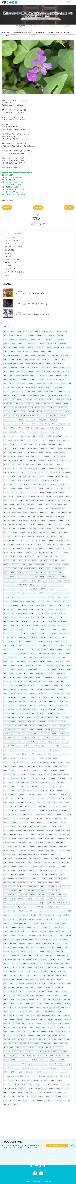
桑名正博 (43, 673)
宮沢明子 (6, 629)
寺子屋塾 (26, 1068)
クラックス (44, 875)
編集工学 (6, 923)
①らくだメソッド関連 (11, 241)
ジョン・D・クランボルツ (35, 1084)
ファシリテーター (8, 806)
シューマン (26, 492)
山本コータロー (15, 690)
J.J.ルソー (19, 843)
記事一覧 (13, 899)
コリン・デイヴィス (61, 609)
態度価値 (6, 867)
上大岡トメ (41, 436)
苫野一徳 (6, 758)
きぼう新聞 (52, 1080)
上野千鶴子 (7, 947)
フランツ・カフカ (50, 488)
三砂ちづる (65, 440)
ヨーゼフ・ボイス (39, 798)
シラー (58, 553)
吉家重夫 (52, 464)
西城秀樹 (51, 609)
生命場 (42, 887)
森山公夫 (41, 388)
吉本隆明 (32, 895)
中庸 (60, 818)
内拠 (55, 343)
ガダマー (6, 549)
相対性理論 (59, 790)
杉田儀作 (68, 762)
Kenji (38, 1000)
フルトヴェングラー (65, 734)
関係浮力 (6, 464)
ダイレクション (58, 939)
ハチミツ (15, 1016)
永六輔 (25, 609)
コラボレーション (24, 851)
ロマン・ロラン (43, 549)
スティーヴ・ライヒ (62, 702)
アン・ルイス (49, 641)
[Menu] (73, 2)
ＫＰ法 (11, 384)
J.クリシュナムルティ (49, 1092)
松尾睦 (25, 331)
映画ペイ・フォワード (59, 416)
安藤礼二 (57, 991)
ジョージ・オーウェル (57, 412)
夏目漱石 (24, 1024)
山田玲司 (6, 770)
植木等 (48, 601)
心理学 (29, 863)
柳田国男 (13, 480)
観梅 (22, 971)
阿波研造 (32, 360)
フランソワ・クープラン (21, 726)
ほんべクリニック (60, 1056)
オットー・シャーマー (46, 786)
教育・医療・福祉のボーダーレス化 (13, 355)
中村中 (40, 653)
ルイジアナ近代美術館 (9, 871)
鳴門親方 (51, 541)
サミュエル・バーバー (62, 589)
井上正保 (52, 331)
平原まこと (63, 621)
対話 (35, 967)
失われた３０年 (44, 428)
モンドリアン (49, 529)
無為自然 (13, 488)
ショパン (12, 400)
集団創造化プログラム (23, 883)
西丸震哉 (14, 839)
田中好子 (59, 605)
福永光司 (20, 488)
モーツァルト (7, 706)
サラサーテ (7, 593)
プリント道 (60, 987)
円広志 (34, 682)
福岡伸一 (20, 428)
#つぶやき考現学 (40, 224)
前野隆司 (42, 758)
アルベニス (67, 726)
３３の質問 (67, 959)
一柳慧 (36, 573)
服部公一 (44, 617)
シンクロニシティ (42, 376)
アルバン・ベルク (22, 577)
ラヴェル (40, 698)
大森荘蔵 (12, 372)
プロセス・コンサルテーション (11, 1080)
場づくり (6, 1060)
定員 (60, 834)
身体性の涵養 (7, 432)
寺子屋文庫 (43, 1032)
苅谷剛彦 (16, 440)
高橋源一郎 (58, 975)
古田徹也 (13, 428)
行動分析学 (31, 919)
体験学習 (30, 967)
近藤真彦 (26, 665)
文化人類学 (49, 899)
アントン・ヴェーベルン (34, 738)
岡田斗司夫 (7, 1088)
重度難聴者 (16, 778)
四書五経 (6, 963)
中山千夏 (42, 661)
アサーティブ (7, 778)
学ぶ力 (13, 1040)
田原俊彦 (32, 585)
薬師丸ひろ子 (34, 979)
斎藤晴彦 (54, 669)
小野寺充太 (27, 1004)
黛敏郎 (39, 581)
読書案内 (17, 1008)
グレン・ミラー (8, 589)
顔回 (10, 1036)
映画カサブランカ (27, 545)
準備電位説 (35, 1060)
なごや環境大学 (55, 1008)
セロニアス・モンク (9, 710)
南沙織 (67, 653)
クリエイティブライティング (41, 871)
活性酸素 (54, 1040)
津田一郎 (46, 754)
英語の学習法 (33, 915)
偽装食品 (32, 335)
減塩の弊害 (7, 1040)
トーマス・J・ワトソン (9, 557)
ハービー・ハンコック (41, 609)
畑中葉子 (14, 617)
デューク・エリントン (26, 621)
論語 (49, 863)
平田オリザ (31, 830)
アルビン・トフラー (39, 899)
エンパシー (31, 1024)
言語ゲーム (7, 343)
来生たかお (25, 730)
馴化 (5, 782)
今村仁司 (19, 464)
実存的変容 (51, 782)
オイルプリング (8, 911)
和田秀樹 (34, 766)
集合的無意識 (34, 500)
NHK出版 (6, 967)
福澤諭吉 (28, 947)
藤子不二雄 (19, 879)
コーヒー (31, 907)
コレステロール (8, 1024)
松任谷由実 (65, 565)
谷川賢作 (44, 360)
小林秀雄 (56, 822)
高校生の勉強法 (62, 504)
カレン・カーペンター (42, 585)
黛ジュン (57, 637)
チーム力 (57, 360)
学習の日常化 (45, 456)
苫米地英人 (7, 826)
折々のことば (37, 533)
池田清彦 (41, 766)
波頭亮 (36, 428)
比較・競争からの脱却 (9, 887)
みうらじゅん (7, 452)
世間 (70, 384)
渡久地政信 (7, 718)
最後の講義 (66, 1024)
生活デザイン (65, 903)
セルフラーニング (65, 1088)
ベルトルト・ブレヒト (63, 392)
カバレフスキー (30, 750)
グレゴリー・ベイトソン (25, 826)
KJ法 (37, 480)
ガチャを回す (7, 814)
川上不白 (38, 372)
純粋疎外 (38, 1088)
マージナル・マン (8, 1064)
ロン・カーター (20, 625)
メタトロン (7, 955)
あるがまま (46, 959)
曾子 (68, 1056)
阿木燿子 (43, 621)
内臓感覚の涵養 (8, 364)
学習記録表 (20, 899)
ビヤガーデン (22, 516)
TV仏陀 (22, 1056)
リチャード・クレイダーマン (17, 750)
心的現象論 (27, 1020)
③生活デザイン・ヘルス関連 (13, 247)
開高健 (6, 545)
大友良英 (19, 331)
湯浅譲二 (25, 677)
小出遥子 (39, 1024)
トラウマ (35, 951)
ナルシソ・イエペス (57, 726)
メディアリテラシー (48, 1072)
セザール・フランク (62, 706)
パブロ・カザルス (45, 669)
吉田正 (20, 569)
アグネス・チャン (14, 682)
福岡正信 (6, 1104)
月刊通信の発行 (48, 955)
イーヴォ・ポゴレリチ (64, 396)
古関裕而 (19, 677)
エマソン (20, 790)
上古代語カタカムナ (37, 879)
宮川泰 (66, 597)
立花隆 (19, 339)
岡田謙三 (20, 480)
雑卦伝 (32, 504)
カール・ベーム (59, 682)
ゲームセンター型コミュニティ (51, 919)
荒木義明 (30, 529)
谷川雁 (32, 1100)
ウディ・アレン (40, 537)
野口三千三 (40, 516)
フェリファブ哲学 (36, 770)
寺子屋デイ (7, 927)
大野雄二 (21, 641)
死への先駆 (57, 810)
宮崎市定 (6, 500)
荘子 (47, 1048)
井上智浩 (21, 766)
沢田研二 (6, 653)
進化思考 (6, 331)
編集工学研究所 (48, 939)
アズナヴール (13, 637)
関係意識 (42, 903)
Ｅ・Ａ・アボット (52, 521)
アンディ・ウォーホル (27, 798)
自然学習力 (13, 867)
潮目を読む (31, 412)
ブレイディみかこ (24, 822)
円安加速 (30, 533)
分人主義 (20, 508)
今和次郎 (54, 851)
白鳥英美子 (7, 597)
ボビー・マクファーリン (30, 593)
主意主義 (42, 460)
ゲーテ (12, 360)
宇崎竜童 (50, 621)
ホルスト (28, 617)
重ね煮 (32, 822)
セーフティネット (15, 392)
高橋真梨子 (36, 589)
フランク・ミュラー (39, 545)
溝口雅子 (45, 770)
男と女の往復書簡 (22, 907)
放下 (13, 496)
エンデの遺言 (35, 368)
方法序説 (58, 943)
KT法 (35, 484)
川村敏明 (34, 364)
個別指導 (46, 859)
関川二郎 (6, 951)
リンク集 (21, 947)
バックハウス (24, 657)
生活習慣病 (50, 907)
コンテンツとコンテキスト (32, 875)
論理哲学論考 (67, 915)
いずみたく (7, 569)
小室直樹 (55, 758)
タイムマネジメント (30, 420)
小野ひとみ (25, 847)
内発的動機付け (57, 436)
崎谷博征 (12, 1020)
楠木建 (11, 1048)
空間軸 (60, 1040)
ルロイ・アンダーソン (28, 633)
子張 (53, 424)
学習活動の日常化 (16, 1088)
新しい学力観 (32, 774)
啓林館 (48, 947)
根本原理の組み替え (29, 416)
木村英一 (44, 1036)
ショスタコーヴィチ (61, 673)
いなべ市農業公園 (36, 1072)
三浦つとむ (51, 404)
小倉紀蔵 (34, 1020)
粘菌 (60, 995)
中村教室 (58, 830)
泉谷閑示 (14, 947)
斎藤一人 (36, 887)
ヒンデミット (16, 730)
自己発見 (42, 476)
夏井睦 (49, 1076)
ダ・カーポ (50, 746)
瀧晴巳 (6, 802)
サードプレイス (33, 810)
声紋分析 (59, 331)
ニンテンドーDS (47, 1084)
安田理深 (28, 1016)
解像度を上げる (53, 875)
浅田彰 (18, 372)
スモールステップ (44, 512)
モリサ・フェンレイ (56, 1100)
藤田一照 (41, 1096)
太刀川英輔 (19, 859)
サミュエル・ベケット (64, 887)
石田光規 (48, 766)
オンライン (68, 814)
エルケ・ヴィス (24, 762)
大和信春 (17, 1084)
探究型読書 (7, 987)
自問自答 (6, 1004)
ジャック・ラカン (44, 448)
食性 (5, 376)
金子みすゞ (22, 448)
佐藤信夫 (17, 537)
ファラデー (48, 472)
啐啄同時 (69, 983)
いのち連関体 (32, 339)
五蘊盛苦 (67, 802)
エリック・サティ (16, 633)
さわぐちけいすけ (43, 553)
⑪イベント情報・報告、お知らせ (14, 272)
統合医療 (50, 991)
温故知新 (15, 822)
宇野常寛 (31, 372)
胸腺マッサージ (54, 935)
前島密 (6, 380)
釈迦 (41, 1004)
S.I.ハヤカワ (7, 496)
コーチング (17, 774)
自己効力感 (40, 424)
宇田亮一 (24, 1084)
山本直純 (19, 746)
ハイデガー (18, 1048)
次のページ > (69, 207)
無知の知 (31, 1012)
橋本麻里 (30, 448)
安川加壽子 (66, 581)
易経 (65, 1092)
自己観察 (54, 818)
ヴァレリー (66, 549)
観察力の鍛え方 (67, 1064)
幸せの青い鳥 (52, 1012)
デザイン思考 (60, 335)
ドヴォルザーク (25, 690)
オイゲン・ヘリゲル (43, 1056)
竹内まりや (59, 597)
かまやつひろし (16, 565)
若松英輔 (65, 943)
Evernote (50, 343)
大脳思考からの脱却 (66, 859)
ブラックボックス (36, 931)
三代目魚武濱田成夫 (9, 541)
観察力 (27, 806)
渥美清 (31, 673)
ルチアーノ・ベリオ (61, 714)
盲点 (61, 802)
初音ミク (6, 488)
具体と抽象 (48, 452)
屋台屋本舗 (46, 915)
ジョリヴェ (50, 673)
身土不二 (21, 1072)
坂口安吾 (13, 553)
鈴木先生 (21, 436)
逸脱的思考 (49, 416)
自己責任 (54, 388)
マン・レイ (49, 798)
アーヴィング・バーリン (17, 629)
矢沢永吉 (6, 694)
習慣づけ (28, 1072)
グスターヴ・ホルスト (9, 698)
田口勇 (12, 967)
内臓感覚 (64, 923)
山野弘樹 (46, 762)
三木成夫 (29, 1056)
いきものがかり (25, 770)
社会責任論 (19, 1020)
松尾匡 (30, 331)
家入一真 (53, 971)
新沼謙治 (25, 585)
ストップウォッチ (8, 1084)
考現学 (42, 923)
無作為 (39, 883)
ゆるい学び (17, 1024)
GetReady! (19, 360)
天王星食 (25, 1048)
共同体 (35, 863)
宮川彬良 (6, 625)
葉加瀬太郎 (27, 569)
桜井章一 (47, 557)
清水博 (6, 1048)
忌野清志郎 (16, 605)
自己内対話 (65, 955)
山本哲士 (46, 392)
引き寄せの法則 (27, 549)
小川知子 (48, 569)
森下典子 (28, 456)
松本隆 (67, 661)
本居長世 (31, 605)
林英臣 (47, 1096)
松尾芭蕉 (52, 553)
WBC (63, 360)
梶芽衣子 (34, 601)
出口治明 (54, 967)
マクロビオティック (30, 834)
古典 (5, 1044)
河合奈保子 (61, 665)
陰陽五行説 (44, 891)
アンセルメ (32, 726)
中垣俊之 (66, 947)
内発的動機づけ (45, 1016)
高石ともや (50, 742)
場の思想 (18, 919)
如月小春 (33, 581)
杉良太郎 (38, 677)
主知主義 (49, 460)
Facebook (49, 351)
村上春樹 (45, 790)
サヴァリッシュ (42, 682)
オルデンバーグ (22, 444)
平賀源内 (68, 967)
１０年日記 (47, 818)
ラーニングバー (31, 516)
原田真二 (6, 665)
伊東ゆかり (45, 605)
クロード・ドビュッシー (24, 1060)
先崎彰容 (60, 448)
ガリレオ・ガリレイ (9, 919)
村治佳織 (18, 613)
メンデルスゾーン (27, 573)
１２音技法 (48, 525)
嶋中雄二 (35, 903)
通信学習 (59, 1080)
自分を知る (46, 1008)
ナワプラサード (26, 472)
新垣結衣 (6, 818)
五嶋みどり (22, 432)
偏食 (48, 979)
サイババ (6, 388)
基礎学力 (11, 863)
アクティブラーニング (32, 460)
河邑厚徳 (55, 368)
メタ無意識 (7, 839)
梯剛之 (6, 673)
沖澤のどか (16, 1036)
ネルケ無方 (13, 516)
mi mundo (41, 364)
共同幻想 (46, 927)
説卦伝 (64, 500)
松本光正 (36, 351)
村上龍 (6, 372)
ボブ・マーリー (53, 573)
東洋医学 (42, 810)
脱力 (48, 951)
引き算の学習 (50, 830)
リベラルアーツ (23, 810)
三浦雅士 (6, 492)
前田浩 (59, 971)
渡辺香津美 (43, 710)
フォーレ (27, 629)
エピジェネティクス (64, 468)
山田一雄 (21, 714)
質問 (5, 863)
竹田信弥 (39, 464)
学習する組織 (62, 778)
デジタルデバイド (37, 955)
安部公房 (41, 488)
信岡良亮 (54, 887)
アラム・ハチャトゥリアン (38, 637)
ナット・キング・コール (28, 597)
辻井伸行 (13, 694)
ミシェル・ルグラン (9, 585)
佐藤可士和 (51, 335)
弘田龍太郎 (53, 653)
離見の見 (41, 1048)
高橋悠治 (20, 1100)
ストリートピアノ (60, 911)
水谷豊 (68, 545)
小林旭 (19, 722)
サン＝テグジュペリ (59, 516)
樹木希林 (55, 545)
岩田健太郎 (34, 452)
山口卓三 (58, 500)
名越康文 (24, 754)
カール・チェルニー (58, 661)
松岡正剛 (31, 1088)
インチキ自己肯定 (55, 951)
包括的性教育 (52, 444)
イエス (67, 863)
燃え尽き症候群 (53, 420)
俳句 (44, 440)
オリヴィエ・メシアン (40, 702)
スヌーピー (23, 412)
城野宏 (67, 963)
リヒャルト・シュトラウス (23, 645)
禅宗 (5, 335)
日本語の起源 (19, 335)
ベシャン (53, 1096)
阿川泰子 (62, 710)
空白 (55, 899)
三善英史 (56, 686)
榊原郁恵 (53, 625)
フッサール (20, 786)
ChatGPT (6, 404)
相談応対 (6, 1072)
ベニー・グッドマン (54, 645)
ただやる (66, 1076)
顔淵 (43, 372)
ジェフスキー (65, 694)
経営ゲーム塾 (42, 1020)
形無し (63, 843)
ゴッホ (26, 508)
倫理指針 (36, 814)
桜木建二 (35, 843)
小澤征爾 (43, 589)
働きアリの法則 (59, 428)
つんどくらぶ (42, 863)
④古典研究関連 (9, 250)
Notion (35, 758)
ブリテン (63, 730)
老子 (51, 927)
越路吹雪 (26, 581)
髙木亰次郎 (48, 364)
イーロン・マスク (31, 794)
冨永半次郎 (7, 979)
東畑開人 (11, 782)
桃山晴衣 (52, 649)
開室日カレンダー (17, 814)
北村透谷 (47, 508)
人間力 (44, 931)
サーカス (66, 649)
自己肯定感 (28, 927)
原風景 (10, 376)
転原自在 (6, 1028)
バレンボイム (7, 730)
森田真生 (6, 360)
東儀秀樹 (26, 710)
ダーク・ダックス (8, 726)
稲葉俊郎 (38, 943)
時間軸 (39, 927)
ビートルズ (34, 488)
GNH (5, 351)
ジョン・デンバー (40, 750)
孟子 (52, 859)
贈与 (65, 1000)
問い (21, 991)
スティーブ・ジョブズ (9, 1096)
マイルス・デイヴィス (62, 698)
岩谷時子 (54, 601)
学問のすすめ (38, 939)
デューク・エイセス (60, 722)
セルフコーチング (15, 1028)
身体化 (66, 355)
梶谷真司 (23, 440)
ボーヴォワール (66, 541)
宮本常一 (55, 802)
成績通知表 (58, 879)
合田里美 (38, 907)
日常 (15, 911)
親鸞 (19, 1096)
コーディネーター (25, 931)
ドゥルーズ (33, 508)
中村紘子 (19, 609)
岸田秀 (23, 537)
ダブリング (40, 339)
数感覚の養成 (34, 512)
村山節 (26, 915)
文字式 (62, 347)
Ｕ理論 (69, 778)
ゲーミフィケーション (16, 1068)
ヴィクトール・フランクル (23, 1032)
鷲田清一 (26, 1092)
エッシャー (66, 525)
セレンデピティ (8, 774)
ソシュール (57, 798)
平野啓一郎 (12, 508)
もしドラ (13, 995)
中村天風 (6, 794)
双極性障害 (7, 907)
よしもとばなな (35, 521)
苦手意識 (29, 347)
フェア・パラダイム (53, 1028)
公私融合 (41, 529)
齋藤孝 (12, 331)
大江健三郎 (20, 388)
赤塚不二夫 (46, 971)
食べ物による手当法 (28, 408)
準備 (59, 1016)
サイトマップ (54, 1159)
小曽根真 (44, 645)
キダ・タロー (7, 742)
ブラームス (23, 605)
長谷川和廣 (19, 979)
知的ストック (21, 343)
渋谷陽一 (48, 388)
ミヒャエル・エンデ (24, 368)
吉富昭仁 (68, 521)
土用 (52, 871)
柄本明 (52, 855)
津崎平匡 (53, 1016)
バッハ (40, 484)
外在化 (48, 887)
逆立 (63, 951)
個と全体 (49, 903)
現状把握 (14, 927)
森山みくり (28, 818)
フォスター (16, 657)
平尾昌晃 (21, 617)
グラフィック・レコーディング (11, 424)
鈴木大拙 (6, 516)
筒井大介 (16, 971)
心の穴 (12, 464)
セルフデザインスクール (10, 895)
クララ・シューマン (51, 633)
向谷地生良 (7, 1076)
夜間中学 (49, 545)
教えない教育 (7, 1056)
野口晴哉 (20, 1092)
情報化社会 (64, 810)
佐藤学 (61, 935)
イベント (44, 1088)
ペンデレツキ (7, 734)
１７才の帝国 (38, 1052)
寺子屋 (53, 1004)
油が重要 (6, 1068)
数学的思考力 (49, 834)
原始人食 (33, 883)
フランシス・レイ (59, 617)
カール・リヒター (53, 710)
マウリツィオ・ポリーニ (63, 488)
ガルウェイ (35, 1004)
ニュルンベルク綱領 (36, 806)
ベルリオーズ (51, 589)
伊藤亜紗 (15, 432)
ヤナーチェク (7, 657)
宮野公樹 (42, 947)
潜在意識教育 (50, 476)
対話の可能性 (56, 903)
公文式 (16, 991)
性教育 (59, 440)
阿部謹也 (18, 830)
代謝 (60, 1024)
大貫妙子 (42, 718)
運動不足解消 (22, 943)
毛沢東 (68, 368)
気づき (21, 818)
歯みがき (52, 1060)
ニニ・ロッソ (49, 694)
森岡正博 (58, 400)
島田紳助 (56, 1084)
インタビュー (14, 975)
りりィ (20, 581)
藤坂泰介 (30, 396)
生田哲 (55, 1024)
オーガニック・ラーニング (16, 834)
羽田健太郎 (28, 641)
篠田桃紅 (58, 476)
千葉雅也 (59, 947)
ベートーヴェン (40, 416)
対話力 (6, 834)
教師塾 (31, 1008)
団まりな (26, 452)
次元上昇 (61, 521)
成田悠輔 (53, 762)
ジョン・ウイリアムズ (9, 577)
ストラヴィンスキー (9, 613)
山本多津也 (15, 460)
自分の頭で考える (26, 1064)
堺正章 (37, 673)
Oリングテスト (34, 1044)
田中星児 (51, 682)
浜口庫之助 (47, 665)
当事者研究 (7, 855)
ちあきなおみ (40, 694)
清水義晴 (25, 895)
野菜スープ (63, 822)
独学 (20, 895)
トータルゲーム (49, 911)
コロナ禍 (20, 871)
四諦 (23, 1096)
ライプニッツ (25, 504)
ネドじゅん (54, 754)
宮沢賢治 (14, 891)
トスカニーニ (51, 565)
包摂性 (33, 392)
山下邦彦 (24, 372)
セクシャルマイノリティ (10, 444)
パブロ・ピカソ (57, 525)
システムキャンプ (45, 396)
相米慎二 (33, 690)
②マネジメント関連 (11, 244)
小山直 (6, 400)
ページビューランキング (43, 355)
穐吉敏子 (57, 742)
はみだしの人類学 (37, 826)
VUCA (25, 1012)
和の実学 (55, 995)
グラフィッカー (44, 1060)
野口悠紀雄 (13, 766)
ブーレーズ (32, 525)
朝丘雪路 (54, 665)
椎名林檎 (28, 734)
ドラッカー (13, 500)
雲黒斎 (24, 919)
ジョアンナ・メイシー (9, 790)
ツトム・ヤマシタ (65, 593)
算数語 (13, 343)
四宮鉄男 (43, 1028)
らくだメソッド (47, 802)
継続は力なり (33, 1048)
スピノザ (40, 557)
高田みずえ (59, 649)
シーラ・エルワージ (9, 754)
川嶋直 (6, 384)
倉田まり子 (47, 730)
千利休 (38, 456)
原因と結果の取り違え (31, 742)
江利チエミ (7, 565)
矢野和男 (36, 468)
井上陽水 (20, 686)
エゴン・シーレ (62, 1096)
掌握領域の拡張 (28, 428)
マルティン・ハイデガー (53, 843)
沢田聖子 (41, 593)
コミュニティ (50, 923)
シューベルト (34, 492)
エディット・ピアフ (34, 746)
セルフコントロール (21, 802)
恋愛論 (53, 533)
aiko (18, 770)
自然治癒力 (7, 915)
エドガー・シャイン (63, 839)
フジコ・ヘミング (54, 738)
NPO (57, 480)
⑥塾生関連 (8, 256)
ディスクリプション (17, 915)
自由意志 (26, 979)
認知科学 (28, 364)
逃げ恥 (52, 959)
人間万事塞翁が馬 (49, 480)
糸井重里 (49, 436)
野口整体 (6, 1000)
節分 (27, 839)
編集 (30, 955)
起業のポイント (63, 1044)
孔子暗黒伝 (51, 943)
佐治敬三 (43, 565)
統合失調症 (33, 839)
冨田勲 (16, 601)
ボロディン (49, 718)
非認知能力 (25, 1028)
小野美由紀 (13, 1072)
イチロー (40, 963)
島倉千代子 (62, 601)
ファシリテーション (65, 1084)
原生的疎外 (27, 891)
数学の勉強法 (55, 347)
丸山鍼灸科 (7, 1052)
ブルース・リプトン (9, 468)
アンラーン (58, 871)
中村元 (23, 967)
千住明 (32, 714)
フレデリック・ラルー (9, 786)
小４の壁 (36, 855)
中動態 (55, 492)
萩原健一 (69, 665)
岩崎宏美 (40, 726)
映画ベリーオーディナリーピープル (33, 859)
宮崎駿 (51, 428)
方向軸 (55, 1044)
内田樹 (45, 883)
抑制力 (52, 915)
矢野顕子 (48, 577)
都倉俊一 (45, 649)
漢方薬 (13, 907)
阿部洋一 (6, 766)
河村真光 (12, 1032)
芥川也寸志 (35, 661)
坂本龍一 (34, 1096)
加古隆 (19, 573)
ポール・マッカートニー (24, 649)
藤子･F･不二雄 (7, 738)
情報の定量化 (32, 935)
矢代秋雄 (6, 609)
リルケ (12, 549)
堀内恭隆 (55, 1076)
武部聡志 (42, 577)
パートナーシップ (8, 537)
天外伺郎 (26, 790)
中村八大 (6, 645)
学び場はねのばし (40, 1076)
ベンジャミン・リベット (16, 1012)
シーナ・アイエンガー (54, 983)
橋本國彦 (35, 625)
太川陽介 (24, 565)
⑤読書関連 (8, 253)
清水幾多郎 (7, 529)
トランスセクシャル (9, 525)
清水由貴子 (7, 617)
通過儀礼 (45, 384)
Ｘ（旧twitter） (67, 436)
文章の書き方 (44, 1080)
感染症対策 (35, 947)
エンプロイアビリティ (52, 537)
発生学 (52, 1048)
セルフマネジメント (27, 1080)
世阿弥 (17, 863)
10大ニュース (35, 1032)
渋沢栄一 (21, 500)
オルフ (12, 661)
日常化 (61, 963)
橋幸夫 (12, 625)
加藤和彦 (22, 601)
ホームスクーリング (9, 983)
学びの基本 (7, 883)
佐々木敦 (37, 444)
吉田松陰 (12, 802)
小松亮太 (35, 718)
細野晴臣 (6, 661)
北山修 (28, 601)
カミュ (26, 335)
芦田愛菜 (26, 553)
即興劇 (37, 1028)
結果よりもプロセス (9, 903)
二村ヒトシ (37, 983)
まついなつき (27, 903)
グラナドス (20, 669)
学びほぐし (56, 1068)
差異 (70, 512)
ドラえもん (27, 879)
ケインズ (22, 794)
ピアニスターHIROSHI (9, 677)
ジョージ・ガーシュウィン (23, 661)
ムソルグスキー (8, 601)
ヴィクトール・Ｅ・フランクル (38, 778)
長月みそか (7, 512)
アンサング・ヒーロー (9, 420)
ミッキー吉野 (65, 742)
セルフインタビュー (55, 384)
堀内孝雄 (14, 718)
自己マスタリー (26, 782)
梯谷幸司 (6, 995)
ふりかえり (61, 899)
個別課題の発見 (40, 830)
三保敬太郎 (7, 714)
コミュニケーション (26, 951)
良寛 (13, 987)
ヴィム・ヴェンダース (9, 476)
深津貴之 (28, 766)
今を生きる (66, 879)
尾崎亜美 (52, 597)
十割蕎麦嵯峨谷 (51, 440)
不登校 (18, 1000)
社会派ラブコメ (28, 871)
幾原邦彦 (52, 790)
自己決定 (57, 883)
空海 (61, 537)
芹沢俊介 (66, 404)
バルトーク (41, 601)
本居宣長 (20, 553)
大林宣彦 (56, 561)
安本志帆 (22, 460)
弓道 (38, 360)
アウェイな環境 (58, 1020)
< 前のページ (7, 207)
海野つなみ (38, 1008)
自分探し (59, 1004)
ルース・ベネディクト (65, 460)
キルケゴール (46, 533)
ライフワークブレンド (57, 355)
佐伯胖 (21, 364)
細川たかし (7, 649)
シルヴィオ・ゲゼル (46, 368)
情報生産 (59, 979)
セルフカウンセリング (17, 1052)
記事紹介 (26, 355)
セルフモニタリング (16, 963)
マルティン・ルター (59, 529)
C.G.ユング (61, 967)
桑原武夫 (19, 496)
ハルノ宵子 (31, 754)
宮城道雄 (52, 605)
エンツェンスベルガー (9, 339)
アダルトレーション (42, 335)
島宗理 (18, 967)
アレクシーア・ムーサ (30, 557)
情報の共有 (33, 376)
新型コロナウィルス (61, 907)
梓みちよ (41, 641)
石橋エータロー (18, 702)
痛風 (65, 818)
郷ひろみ (14, 714)
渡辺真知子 (50, 714)
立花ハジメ (21, 718)
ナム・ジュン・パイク (32, 975)
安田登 (44, 943)
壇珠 (13, 843)
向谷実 (27, 714)
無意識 (52, 895)
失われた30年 (7, 347)
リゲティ (6, 641)
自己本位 (34, 388)
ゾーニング (54, 456)
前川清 (6, 682)
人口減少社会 (12, 351)
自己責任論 (66, 834)
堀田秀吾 (54, 766)
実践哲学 (57, 923)
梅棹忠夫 (13, 1092)
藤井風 (62, 645)
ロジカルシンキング (58, 814)
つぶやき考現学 (8, 971)
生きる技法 (43, 1044)
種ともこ (51, 722)
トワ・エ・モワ (16, 597)
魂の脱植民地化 (66, 830)
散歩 (5, 1036)
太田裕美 (14, 569)
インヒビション (29, 1052)
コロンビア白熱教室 (9, 879)
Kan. (12, 923)
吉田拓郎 (38, 605)
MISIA (64, 657)
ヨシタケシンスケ (27, 351)
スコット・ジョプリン (18, 734)
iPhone (19, 351)
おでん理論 (19, 1004)
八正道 (31, 995)
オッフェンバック (36, 649)
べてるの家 (49, 810)
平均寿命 (13, 456)
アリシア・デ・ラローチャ (32, 669)
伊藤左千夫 (58, 404)
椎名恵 (31, 677)
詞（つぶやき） (15, 951)
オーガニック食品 (16, 855)
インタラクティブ (66, 400)
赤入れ (31, 1028)
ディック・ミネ (17, 706)
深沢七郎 (66, 677)
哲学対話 (26, 814)
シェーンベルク (28, 686)
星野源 (51, 1056)
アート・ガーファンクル (29, 722)
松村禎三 (36, 565)
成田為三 (29, 718)
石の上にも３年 (25, 424)
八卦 (69, 500)
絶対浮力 (69, 347)
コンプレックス (37, 347)
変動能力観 (25, 376)
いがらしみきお (19, 806)
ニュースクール (51, 1000)
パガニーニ (64, 637)
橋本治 (6, 851)
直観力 (38, 1036)
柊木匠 (36, 331)
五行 (30, 476)
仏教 (48, 895)
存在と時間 (23, 955)
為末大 (62, 931)
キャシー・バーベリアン (36, 657)
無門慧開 (11, 335)
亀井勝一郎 (48, 380)
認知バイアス (7, 822)
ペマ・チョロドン (8, 1008)
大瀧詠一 (13, 669)
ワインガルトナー (44, 625)
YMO (55, 364)
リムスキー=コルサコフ (42, 597)
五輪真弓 (34, 569)
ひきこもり (59, 959)
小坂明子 (61, 557)
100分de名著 (30, 943)
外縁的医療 (58, 376)
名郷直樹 (23, 1036)
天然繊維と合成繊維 (28, 939)
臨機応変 (66, 939)
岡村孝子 (54, 569)
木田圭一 (45, 935)
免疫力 (44, 991)
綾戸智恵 (40, 690)
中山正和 (26, 480)
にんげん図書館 (29, 911)
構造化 (33, 424)
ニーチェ (6, 480)
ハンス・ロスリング (64, 851)
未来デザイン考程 (14, 931)
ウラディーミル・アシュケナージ (52, 657)
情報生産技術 (53, 847)
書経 (13, 979)
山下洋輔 (18, 585)
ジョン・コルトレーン (23, 698)
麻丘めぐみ (19, 710)
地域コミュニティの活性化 (10, 368)
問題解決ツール (48, 963)
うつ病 (21, 1016)
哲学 (37, 995)
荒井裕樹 (33, 355)
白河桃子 (55, 1036)
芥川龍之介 (18, 545)
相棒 (41, 818)
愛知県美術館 (13, 943)
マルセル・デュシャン (37, 472)
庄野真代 (58, 746)
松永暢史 (43, 404)
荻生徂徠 (33, 496)
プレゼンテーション (20, 384)
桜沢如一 (6, 1092)
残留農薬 (36, 1080)
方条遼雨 (51, 1032)
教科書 (53, 979)
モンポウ (47, 613)
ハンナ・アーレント (61, 806)
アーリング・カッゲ (9, 416)
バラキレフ (7, 633)
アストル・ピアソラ (17, 593)
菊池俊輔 (57, 718)
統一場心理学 (49, 516)
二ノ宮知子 (50, 637)
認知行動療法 (15, 412)
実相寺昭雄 (54, 734)
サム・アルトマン (54, 794)
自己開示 (41, 380)
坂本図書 (6, 428)
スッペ (6, 637)
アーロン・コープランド (20, 738)
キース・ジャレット (63, 625)
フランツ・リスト (41, 714)
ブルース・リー (25, 778)
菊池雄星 (6, 553)
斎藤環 (36, 448)
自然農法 (65, 1052)
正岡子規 (69, 798)
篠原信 (43, 1000)
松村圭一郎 (26, 1044)
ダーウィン (67, 790)
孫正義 (66, 1020)
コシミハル (7, 561)
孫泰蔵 (58, 464)
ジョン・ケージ (60, 1048)
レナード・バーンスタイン (34, 432)
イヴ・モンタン (35, 710)
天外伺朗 (44, 782)
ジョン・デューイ (64, 1028)
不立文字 (50, 360)
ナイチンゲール (14, 380)
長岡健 (55, 380)
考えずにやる (56, 472)
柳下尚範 (42, 951)
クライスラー (43, 573)
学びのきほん (64, 1008)
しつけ (25, 843)
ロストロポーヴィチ (9, 621)
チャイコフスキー (42, 722)
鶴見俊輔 (44, 444)
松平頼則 (29, 625)
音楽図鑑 (62, 368)
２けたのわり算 (8, 959)
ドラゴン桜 (42, 975)
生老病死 (23, 863)
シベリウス (42, 742)
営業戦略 (35, 818)
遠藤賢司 (19, 400)
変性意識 (51, 376)
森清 (35, 529)
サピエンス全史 (8, 991)
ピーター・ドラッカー (36, 1092)
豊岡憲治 (21, 927)
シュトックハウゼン (16, 492)
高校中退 (24, 1000)
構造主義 (64, 476)
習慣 (39, 991)
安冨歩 (12, 1000)
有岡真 (37, 404)
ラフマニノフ (7, 605)
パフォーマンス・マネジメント (44, 822)
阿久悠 (60, 573)
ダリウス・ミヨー (65, 686)
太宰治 (12, 1004)
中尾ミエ (63, 641)
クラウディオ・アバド (16, 653)
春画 (65, 895)
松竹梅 (44, 907)
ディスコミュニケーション (10, 810)
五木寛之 (62, 452)
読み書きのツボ (21, 887)
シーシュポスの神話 (47, 408)
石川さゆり (62, 569)
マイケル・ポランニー (29, 991)
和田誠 (35, 549)
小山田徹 (28, 959)
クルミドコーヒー (15, 472)
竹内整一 (19, 549)
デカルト (59, 915)
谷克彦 (51, 1064)
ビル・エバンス (15, 1104)
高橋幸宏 (57, 641)
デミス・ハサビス (65, 794)
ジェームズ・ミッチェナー (18, 529)
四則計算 (26, 512)
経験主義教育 (31, 1036)
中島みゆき (58, 581)
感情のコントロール (46, 814)
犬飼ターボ (66, 1004)
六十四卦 (12, 504)
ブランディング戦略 (46, 1068)
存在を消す (39, 412)
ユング (55, 496)
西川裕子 (24, 774)
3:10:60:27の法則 (8, 440)
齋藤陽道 (62, 770)
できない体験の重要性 (17, 1076)
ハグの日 (69, 931)
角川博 (6, 750)
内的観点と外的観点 (17, 512)
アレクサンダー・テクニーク (40, 1064)
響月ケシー (19, 903)
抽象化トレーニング (50, 339)
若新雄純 (42, 843)
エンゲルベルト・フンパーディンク (43, 686)
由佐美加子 (57, 750)
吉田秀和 (42, 492)
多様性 (6, 1032)
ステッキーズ (62, 766)
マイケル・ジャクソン (9, 686)
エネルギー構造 (49, 500)
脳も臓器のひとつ (27, 855)
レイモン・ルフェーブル (30, 653)
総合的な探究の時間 (43, 847)
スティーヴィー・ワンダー (38, 629)
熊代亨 (18, 754)
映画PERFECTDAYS (66, 472)
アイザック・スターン (36, 665)
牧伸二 (52, 698)
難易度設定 (20, 420)
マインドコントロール (47, 400)
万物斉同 (26, 488)
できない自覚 (46, 347)
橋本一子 (61, 653)
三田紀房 (48, 967)
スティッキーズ (41, 343)
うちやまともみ (53, 770)
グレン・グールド (63, 484)
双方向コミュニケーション (25, 867)
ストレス (22, 975)
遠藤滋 (38, 541)
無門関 (65, 331)
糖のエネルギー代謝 (19, 959)
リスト (63, 738)
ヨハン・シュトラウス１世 (51, 593)
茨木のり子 (65, 553)
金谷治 (67, 496)
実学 (63, 983)
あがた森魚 (54, 690)
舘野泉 (12, 609)
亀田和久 (63, 1060)
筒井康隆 (33, 698)
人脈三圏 (39, 919)
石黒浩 (11, 545)
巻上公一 (41, 569)
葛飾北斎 (62, 545)
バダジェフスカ (8, 702)
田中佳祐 (46, 464)
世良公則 (6, 746)
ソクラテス (44, 1012)
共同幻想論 (50, 975)
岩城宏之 (6, 690)
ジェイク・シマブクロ (9, 722)
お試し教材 (25, 995)
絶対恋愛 (41, 452)
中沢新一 (39, 802)
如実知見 (63, 867)
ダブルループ (41, 496)
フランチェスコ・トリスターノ (50, 432)
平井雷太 (46, 826)
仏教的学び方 (29, 899)
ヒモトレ (62, 875)
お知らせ (17, 1064)
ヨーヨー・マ (42, 706)
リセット (56, 867)
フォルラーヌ (33, 1040)
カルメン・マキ (40, 633)
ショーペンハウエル (66, 1068)
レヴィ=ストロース (62, 533)
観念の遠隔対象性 (19, 875)
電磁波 (6, 1020)
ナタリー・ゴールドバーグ (26, 404)
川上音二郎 (54, 557)
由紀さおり (47, 726)
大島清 (58, 512)
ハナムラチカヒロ (27, 468)
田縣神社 (6, 456)
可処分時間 (66, 774)
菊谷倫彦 (6, 975)
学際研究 (26, 521)
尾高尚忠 (46, 698)
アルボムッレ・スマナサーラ (25, 758)
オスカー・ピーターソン (49, 677)
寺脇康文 (49, 661)
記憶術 (6, 508)
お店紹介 (43, 351)
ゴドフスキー (55, 730)
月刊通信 (39, 384)
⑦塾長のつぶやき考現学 (7, 200)
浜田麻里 (20, 665)
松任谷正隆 (39, 730)
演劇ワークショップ (9, 859)
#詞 (32, 224)
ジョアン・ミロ (14, 851)
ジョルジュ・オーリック (10, 581)
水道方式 (59, 1092)
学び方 (6, 931)
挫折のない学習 (66, 1016)
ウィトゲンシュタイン (50, 839)
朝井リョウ (68, 412)
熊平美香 (18, 468)
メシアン (25, 525)
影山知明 (6, 472)
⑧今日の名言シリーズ (11, 263)
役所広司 (20, 476)
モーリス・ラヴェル (23, 1040)
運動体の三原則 (57, 1052)
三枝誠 (14, 452)
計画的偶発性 (18, 923)
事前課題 (69, 911)
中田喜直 (69, 669)
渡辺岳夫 (25, 613)
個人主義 (28, 388)
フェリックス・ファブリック (11, 762)
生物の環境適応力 (63, 847)
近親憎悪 (63, 991)
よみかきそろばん (29, 541)
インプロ (59, 855)
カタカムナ (43, 468)
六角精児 (40, 987)
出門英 (12, 746)
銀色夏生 (35, 476)
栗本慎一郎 (66, 1100)
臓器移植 (26, 360)
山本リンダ (28, 589)
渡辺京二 (6, 899)
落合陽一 (53, 448)
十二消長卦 (39, 504)
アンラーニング (47, 1024)
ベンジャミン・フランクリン (11, 533)
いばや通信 (7, 843)
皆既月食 (14, 826)
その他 (7, 275)
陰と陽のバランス (29, 1076)
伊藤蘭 (30, 565)
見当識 (24, 339)
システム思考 (35, 786)
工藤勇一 (50, 750)
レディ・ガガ (14, 794)
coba (17, 621)
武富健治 (27, 436)
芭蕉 (63, 798)
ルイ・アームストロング (22, 673)
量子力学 (27, 786)
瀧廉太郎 (46, 653)
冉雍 (69, 424)
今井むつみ (39, 754)
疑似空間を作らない (42, 420)
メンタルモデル (52, 778)
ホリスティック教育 (9, 830)
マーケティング (66, 1032)
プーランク (35, 561)
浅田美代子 (63, 577)
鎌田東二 (13, 388)
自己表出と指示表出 (54, 1088)
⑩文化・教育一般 (10, 269)
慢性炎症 (51, 931)
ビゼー (35, 641)
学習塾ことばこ (14, 404)
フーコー (40, 508)
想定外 (37, 1012)
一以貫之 (44, 983)
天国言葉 (30, 887)
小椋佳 (58, 565)
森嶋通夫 (15, 347)
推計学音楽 (40, 525)
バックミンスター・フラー (10, 484)
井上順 (45, 581)
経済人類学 (7, 521)
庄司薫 (6, 1012)
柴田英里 (55, 460)
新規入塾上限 (7, 1016)
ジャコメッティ (20, 983)
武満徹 (11, 673)
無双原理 (55, 863)
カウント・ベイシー (26, 682)
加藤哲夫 (53, 392)
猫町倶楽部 (7, 460)
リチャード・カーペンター (56, 585)
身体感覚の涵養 (45, 855)
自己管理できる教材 (9, 939)
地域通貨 (60, 364)
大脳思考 (59, 895)
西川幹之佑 (60, 762)
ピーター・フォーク (23, 694)
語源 (40, 915)
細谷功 (24, 1088)
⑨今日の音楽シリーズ (11, 266)
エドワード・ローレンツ (26, 484)
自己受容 (33, 963)
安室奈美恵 (57, 694)
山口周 (6, 943)
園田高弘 (32, 694)
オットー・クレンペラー (53, 629)
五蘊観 (24, 830)
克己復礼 (40, 839)
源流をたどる (35, 891)
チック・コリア (36, 645)
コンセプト (31, 802)
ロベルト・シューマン (64, 633)
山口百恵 (56, 621)
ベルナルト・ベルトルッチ (33, 440)
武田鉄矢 (31, 609)
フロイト (49, 496)
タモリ (50, 883)
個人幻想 (61, 863)
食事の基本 (57, 955)
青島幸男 (13, 665)
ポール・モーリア (18, 589)
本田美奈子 (61, 669)
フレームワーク (36, 782)
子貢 (19, 995)
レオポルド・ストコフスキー (59, 613)
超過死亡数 (20, 456)
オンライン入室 (40, 895)
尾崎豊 (50, 617)
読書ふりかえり (35, 1068)
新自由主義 (62, 388)
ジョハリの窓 (23, 380)
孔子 (56, 927)
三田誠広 (47, 1004)
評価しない (68, 935)
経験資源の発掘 (63, 380)
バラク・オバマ (26, 392)
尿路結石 (21, 911)
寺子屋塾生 (67, 1040)
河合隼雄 (40, 392)
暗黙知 (36, 923)
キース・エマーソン (66, 718)
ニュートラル (14, 818)
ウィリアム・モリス (43, 794)
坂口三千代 (34, 553)
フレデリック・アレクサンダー (33, 971)
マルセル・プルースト (29, 987)
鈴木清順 (43, 521)
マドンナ (59, 677)
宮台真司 (6, 392)
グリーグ (69, 645)
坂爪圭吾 (6, 935)
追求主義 (37, 408)
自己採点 (17, 847)
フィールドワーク (47, 867)
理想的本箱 (19, 416)
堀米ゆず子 (45, 738)
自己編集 (42, 995)
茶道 (33, 456)
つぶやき (60, 1012)
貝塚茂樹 (61, 496)
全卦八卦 (47, 504)
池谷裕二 (34, 436)
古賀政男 (32, 730)
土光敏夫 (53, 504)
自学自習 (18, 782)
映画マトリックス (8, 408)
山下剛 (48, 372)
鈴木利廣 (49, 492)
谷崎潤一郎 (54, 508)
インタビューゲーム (54, 891)
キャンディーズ (67, 605)
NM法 (32, 480)
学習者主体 (26, 963)
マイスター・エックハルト (18, 396)
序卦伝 (18, 504)
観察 (60, 826)
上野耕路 (13, 573)
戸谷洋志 (33, 762)
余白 (58, 1060)
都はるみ (51, 581)
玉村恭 (57, 931)
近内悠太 (41, 851)
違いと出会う (41, 834)
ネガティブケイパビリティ (10, 448)
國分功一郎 (61, 492)
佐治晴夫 (42, 979)
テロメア (13, 935)
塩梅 (30, 843)
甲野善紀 (50, 1020)
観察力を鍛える (62, 343)
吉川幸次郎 (26, 496)
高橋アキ (6, 573)
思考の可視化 (61, 339)
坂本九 (12, 645)
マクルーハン (31, 537)
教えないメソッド (28, 923)
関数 (34, 1056)
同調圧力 (64, 384)
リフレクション (52, 468)
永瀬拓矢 (20, 557)
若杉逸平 (40, 762)
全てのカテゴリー (10, 238)
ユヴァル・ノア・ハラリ (15, 1044)
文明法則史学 (47, 1052)
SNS (69, 1000)
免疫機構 (64, 512)
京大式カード (37, 867)
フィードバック (32, 380)
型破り (50, 1044)
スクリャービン (66, 746)
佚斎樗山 (25, 464)
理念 (34, 927)
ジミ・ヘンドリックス (44, 734)
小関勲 (13, 883)
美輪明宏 (64, 629)
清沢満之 (47, 424)
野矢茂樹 (61, 1036)
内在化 (27, 500)
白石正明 (48, 758)
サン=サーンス (51, 706)
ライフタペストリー (36, 790)
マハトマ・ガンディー (9, 1100)
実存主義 (57, 1032)
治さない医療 (56, 372)
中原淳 (39, 935)
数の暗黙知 (29, 983)
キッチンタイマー (22, 935)
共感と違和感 (35, 1016)
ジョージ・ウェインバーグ (44, 774)
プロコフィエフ (36, 617)
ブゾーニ (6, 669)
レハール (36, 621)
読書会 (65, 995)
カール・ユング (65, 372)
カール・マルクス (65, 919)
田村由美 (58, 541)
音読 (64, 971)
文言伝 (41, 500)
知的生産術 (62, 456)
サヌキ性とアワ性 (61, 424)
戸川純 (68, 601)
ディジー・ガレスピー (24, 561)
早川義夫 (21, 839)
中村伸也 (13, 758)
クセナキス (7, 412)
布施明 (25, 746)
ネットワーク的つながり (61, 1072)
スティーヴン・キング (44, 1040)
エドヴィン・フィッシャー (29, 706)
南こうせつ (56, 577)
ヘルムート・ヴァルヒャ (50, 484)
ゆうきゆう (62, 508)
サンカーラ (16, 1056)
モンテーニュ (19, 541)
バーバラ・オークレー (64, 754)
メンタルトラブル (8, 875)
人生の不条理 (31, 384)
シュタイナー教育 (27, 400)
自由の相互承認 (57, 774)
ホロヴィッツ (52, 702)
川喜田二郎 (39, 1100)
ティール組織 (60, 782)
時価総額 (22, 347)
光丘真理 (32, 464)
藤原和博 (13, 1060)
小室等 (34, 734)
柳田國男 (54, 396)
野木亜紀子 (31, 1000)
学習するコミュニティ (48, 806)
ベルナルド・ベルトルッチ (60, 408)
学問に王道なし (37, 959)
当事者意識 (18, 408)
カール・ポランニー (17, 521)
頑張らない (47, 412)
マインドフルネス (58, 786)
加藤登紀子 (7, 396)
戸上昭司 (13, 770)
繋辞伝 (6, 504)
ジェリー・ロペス (15, 798)
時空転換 (18, 525)
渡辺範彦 (46, 690)
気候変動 (23, 533)
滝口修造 (59, 1000)
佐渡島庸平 (33, 851)
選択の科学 (25, 1008)
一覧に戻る (38, 207)
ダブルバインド (44, 331)
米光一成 (48, 851)
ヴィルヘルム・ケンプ (24, 637)
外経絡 (20, 452)
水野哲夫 (60, 444)
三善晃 (62, 561)
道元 (42, 480)
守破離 (48, 995)
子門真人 (14, 561)
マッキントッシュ (31, 343)
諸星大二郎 (58, 1064)
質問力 (57, 859)
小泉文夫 (46, 1100)
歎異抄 (56, 963)
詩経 (53, 947)
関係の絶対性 (67, 448)
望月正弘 (56, 452)
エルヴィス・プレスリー (46, 561)
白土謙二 (6, 798)
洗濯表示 (18, 939)
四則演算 (41, 967)
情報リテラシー (63, 927)
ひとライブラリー (48, 879)
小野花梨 (31, 444)
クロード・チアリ (33, 577)
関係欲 (20, 891)
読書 (61, 1076)
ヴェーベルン (62, 690)
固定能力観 (17, 376)
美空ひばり (13, 641)
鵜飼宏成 (36, 396)
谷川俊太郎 (53, 826)
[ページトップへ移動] (73, 1145)
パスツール (7, 891)
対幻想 (28, 1096)
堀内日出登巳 (15, 955)
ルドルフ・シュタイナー (55, 549)
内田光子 (43, 746)
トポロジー (66, 376)
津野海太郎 (37, 400)
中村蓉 (52, 512)
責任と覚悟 (19, 987)
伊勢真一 (44, 541)
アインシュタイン (8, 847)
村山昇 (65, 975)
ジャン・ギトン (39, 911)
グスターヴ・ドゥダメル (10, 436)
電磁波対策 (32, 847)
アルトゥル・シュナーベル (36, 613)
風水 (25, 476)
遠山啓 (16, 364)
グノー (13, 649)
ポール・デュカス (28, 702)
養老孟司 (26, 1100)
